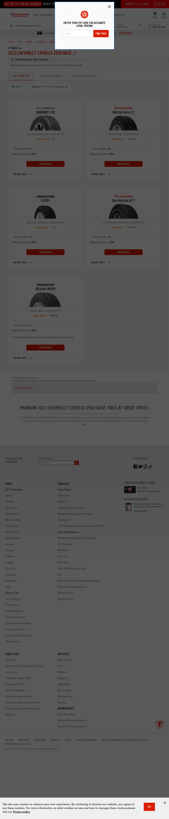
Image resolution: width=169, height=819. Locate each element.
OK (149, 807)
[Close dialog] (109, 6)
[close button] (165, 802)
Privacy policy (21, 812)
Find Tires (101, 33)
